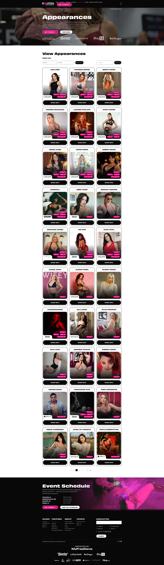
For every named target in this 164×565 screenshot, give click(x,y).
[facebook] (121, 541)
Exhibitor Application (69, 523)
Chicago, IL (44, 521)
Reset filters (79, 62)
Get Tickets (64, 4)
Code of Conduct (68, 521)
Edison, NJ (44, 525)
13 (87, 470)
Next (90, 470)
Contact (100, 2)
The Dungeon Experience (57, 530)
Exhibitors (54, 525)
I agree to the (104, 531)
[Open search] (121, 3)
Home (112, 9)
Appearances (81, 2)
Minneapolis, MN (46, 523)
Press (66, 525)
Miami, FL (44, 526)
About (57, 2)
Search (117, 62)
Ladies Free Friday (93, 2)
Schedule (68, 2)
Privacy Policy (68, 530)
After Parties (54, 528)
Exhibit (86, 2)
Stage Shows (54, 526)
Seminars (54, 523)
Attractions (73, 2)
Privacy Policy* (107, 531)
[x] (118, 541)
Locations (61, 2)
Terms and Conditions (70, 528)
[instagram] (119, 541)
